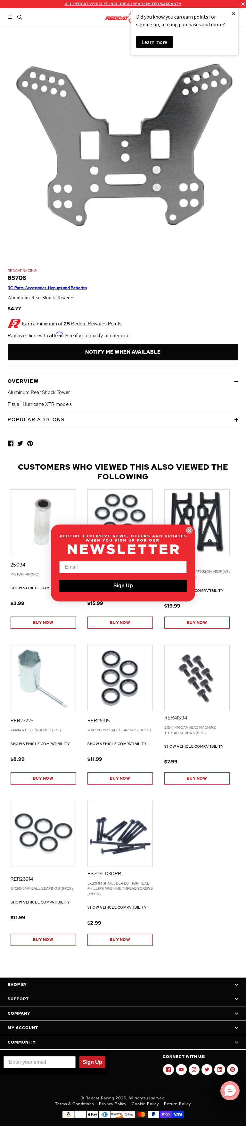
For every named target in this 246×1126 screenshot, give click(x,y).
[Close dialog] (189, 530)
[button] (230, 1090)
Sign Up (123, 585)
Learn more (154, 42)
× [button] (233, 13)
